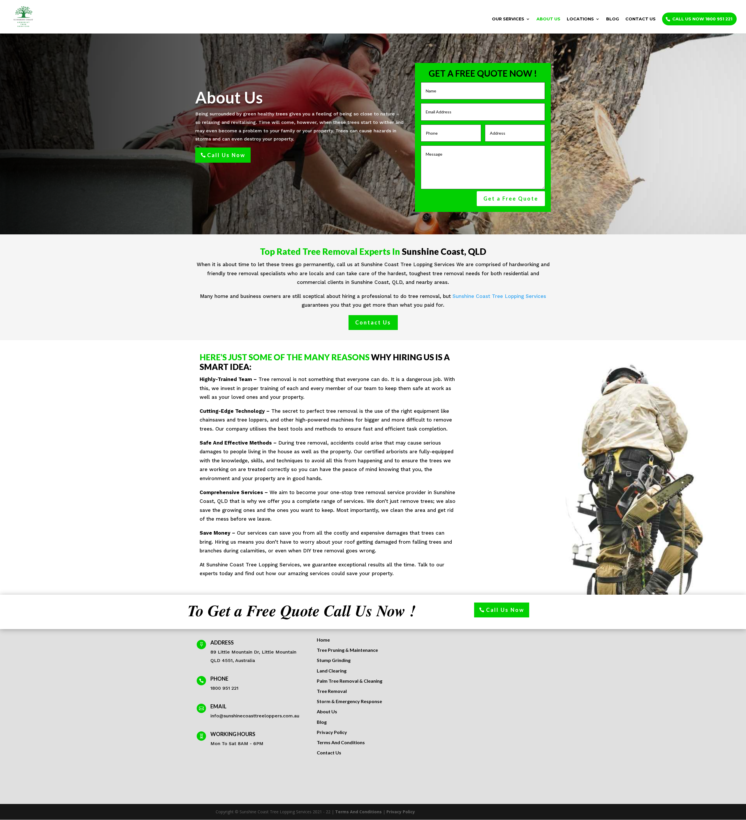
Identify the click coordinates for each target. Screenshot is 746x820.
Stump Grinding (334, 660)
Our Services (508, 19)
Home (323, 639)
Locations (580, 19)
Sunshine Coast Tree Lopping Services (499, 296)
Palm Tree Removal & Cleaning (349, 681)
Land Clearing (331, 670)
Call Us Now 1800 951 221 (702, 19)
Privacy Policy (332, 732)
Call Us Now (226, 155)
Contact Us (640, 19)
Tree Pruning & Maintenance (347, 650)
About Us (548, 19)
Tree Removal (332, 691)
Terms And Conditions (341, 742)
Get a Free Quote (510, 198)
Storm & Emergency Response (349, 701)
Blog (612, 19)
